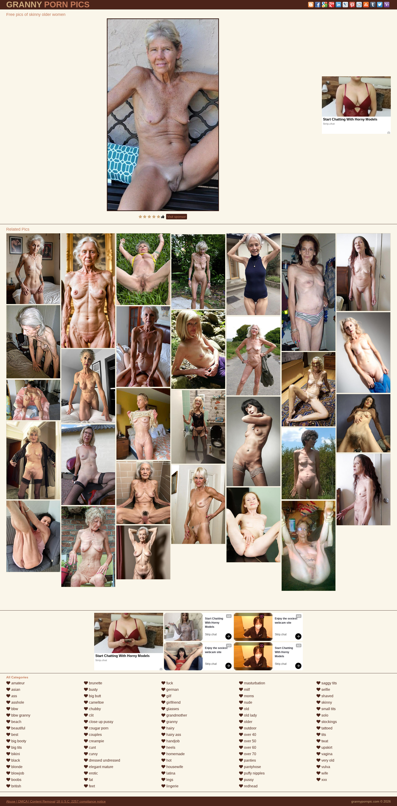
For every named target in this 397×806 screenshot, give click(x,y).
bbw (14, 709)
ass (13, 696)
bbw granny (20, 715)
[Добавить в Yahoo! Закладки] (386, 4)
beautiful (17, 728)
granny (171, 722)
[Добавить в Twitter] (380, 4)
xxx (323, 780)
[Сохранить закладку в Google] (324, 4)
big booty (18, 741)
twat (324, 741)
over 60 (249, 747)
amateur (17, 683)
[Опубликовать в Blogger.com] (311, 4)
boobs (15, 780)
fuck (169, 683)
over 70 (249, 754)
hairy (169, 728)
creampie (96, 741)
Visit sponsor (176, 216)
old (246, 709)
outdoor (249, 728)
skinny (326, 702)
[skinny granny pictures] (253, 441)
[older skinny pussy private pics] (143, 492)
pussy (248, 780)
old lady (250, 715)
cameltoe (96, 702)
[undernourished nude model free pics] (363, 272)
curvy (93, 754)
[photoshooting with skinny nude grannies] (88, 386)
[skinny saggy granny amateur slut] (143, 552)
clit (91, 715)
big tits (16, 747)
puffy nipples (254, 773)
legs (169, 780)
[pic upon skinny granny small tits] (33, 536)
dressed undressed (104, 760)
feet (91, 786)
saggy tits (328, 683)
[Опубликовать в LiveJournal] (345, 4)
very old (327, 760)
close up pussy (100, 722)
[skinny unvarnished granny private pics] (308, 546)
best (14, 735)
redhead (250, 786)
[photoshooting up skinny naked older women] (363, 489)
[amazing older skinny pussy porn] (308, 389)
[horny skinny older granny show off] (308, 292)
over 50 (249, 741)
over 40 (249, 735)
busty (93, 689)
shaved (326, 696)
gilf (168, 696)
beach (15, 722)
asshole (17, 702)
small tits (328, 709)
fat (90, 780)
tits (323, 735)
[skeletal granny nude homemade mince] (143, 269)
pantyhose (252, 767)
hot (168, 760)
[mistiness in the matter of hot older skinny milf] (88, 464)
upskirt (326, 747)
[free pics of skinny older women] (163, 114)
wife (324, 773)
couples (95, 735)
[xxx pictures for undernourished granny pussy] (308, 463)
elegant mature (100, 767)
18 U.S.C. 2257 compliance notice (81, 801)
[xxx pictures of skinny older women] (253, 356)
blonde (16, 767)
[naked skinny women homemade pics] (33, 400)
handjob (172, 741)
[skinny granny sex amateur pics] (198, 349)
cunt (92, 747)
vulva (325, 767)
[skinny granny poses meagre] (198, 271)
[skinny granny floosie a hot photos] (88, 546)
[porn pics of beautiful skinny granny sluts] (363, 423)
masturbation (254, 683)
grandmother (176, 715)
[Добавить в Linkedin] (338, 4)
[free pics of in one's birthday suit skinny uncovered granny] (253, 524)
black (15, 760)
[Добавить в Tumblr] (373, 4)
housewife (174, 767)
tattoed (326, 728)
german (172, 689)
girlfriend (173, 702)
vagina (326, 754)
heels (170, 747)
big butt (94, 696)
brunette (95, 683)
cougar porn (98, 728)
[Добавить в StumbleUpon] (366, 4)
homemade (175, 754)
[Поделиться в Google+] (331, 4)
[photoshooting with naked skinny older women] (253, 274)
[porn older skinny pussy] (143, 346)
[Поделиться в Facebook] (317, 4)
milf (246, 689)
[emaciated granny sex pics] (198, 504)
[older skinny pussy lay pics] (363, 352)
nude (247, 702)
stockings (328, 722)
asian (15, 689)
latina (170, 773)
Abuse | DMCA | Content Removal (30, 801)
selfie (325, 689)
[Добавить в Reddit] (359, 4)
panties (249, 760)
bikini (15, 754)
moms (248, 696)
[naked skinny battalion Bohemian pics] (33, 342)
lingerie (172, 786)
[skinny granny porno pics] (33, 268)
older (247, 722)
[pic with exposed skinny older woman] (88, 290)
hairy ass (173, 735)
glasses (172, 709)
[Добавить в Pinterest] (352, 4)
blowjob (17, 773)
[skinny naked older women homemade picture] (143, 424)
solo (324, 715)
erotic (93, 773)
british (15, 786)
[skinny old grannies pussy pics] (198, 427)
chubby (94, 709)
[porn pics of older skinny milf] (33, 460)
